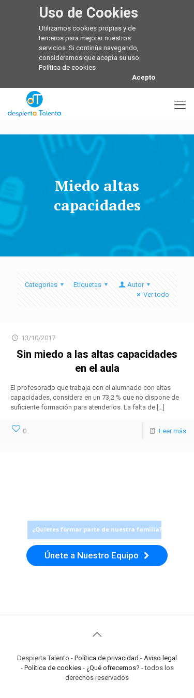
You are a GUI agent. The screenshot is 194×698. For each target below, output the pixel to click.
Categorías (41, 285)
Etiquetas (87, 285)
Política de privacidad (106, 658)
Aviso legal (160, 658)
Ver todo (156, 294)
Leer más (172, 431)
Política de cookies (67, 67)
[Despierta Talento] (34, 103)
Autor (135, 285)
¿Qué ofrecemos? (113, 668)
